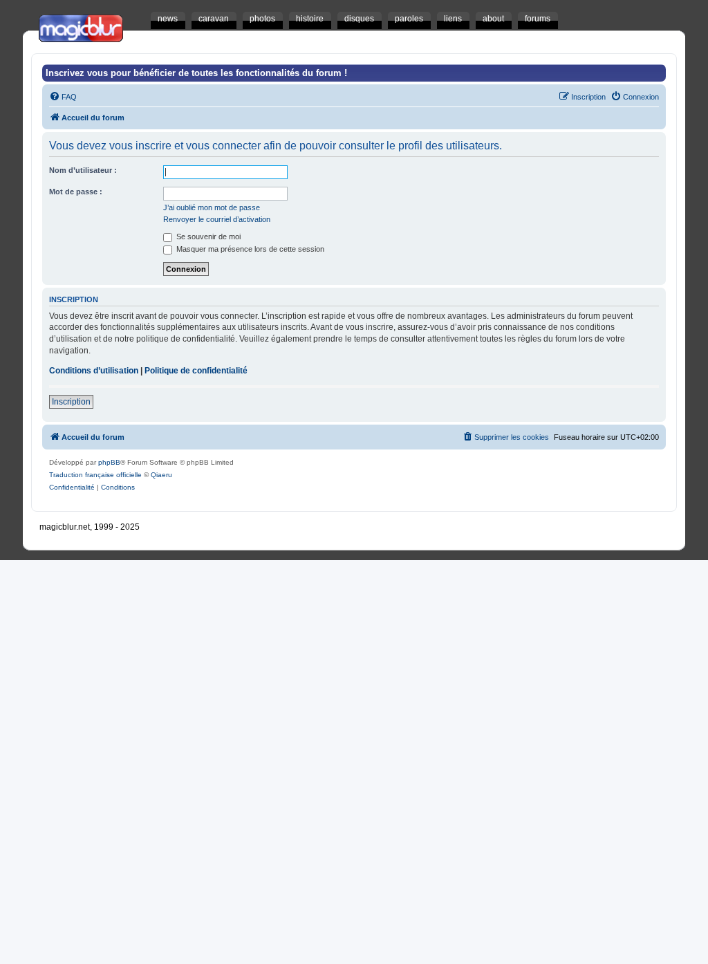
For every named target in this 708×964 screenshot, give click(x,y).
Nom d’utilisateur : (83, 170)
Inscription (71, 402)
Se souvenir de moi (207, 236)
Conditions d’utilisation (93, 371)
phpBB (109, 462)
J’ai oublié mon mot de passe (211, 207)
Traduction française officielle (95, 475)
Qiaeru (161, 475)
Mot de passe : (75, 191)
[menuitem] (63, 97)
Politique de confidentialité (196, 371)
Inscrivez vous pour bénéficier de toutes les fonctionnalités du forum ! (196, 73)
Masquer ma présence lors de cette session (249, 249)
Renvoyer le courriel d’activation (216, 219)
